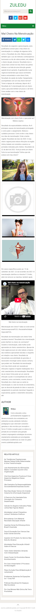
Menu (4, 26)
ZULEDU (18, 5)
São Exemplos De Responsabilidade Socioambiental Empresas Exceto (17, 485)
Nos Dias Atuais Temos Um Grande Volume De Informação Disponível (17, 492)
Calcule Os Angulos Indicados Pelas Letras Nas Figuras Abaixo (17, 507)
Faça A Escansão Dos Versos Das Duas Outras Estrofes (17, 532)
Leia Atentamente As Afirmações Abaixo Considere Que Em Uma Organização (16, 470)
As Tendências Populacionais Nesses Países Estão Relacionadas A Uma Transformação (17, 461)
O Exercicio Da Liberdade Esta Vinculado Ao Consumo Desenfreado (15, 499)
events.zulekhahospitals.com (10, 608)
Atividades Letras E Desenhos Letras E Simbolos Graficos (15, 513)
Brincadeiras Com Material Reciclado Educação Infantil (14, 520)
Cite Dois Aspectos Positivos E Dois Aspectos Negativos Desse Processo (17, 478)
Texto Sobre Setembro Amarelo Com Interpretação (16, 552)
